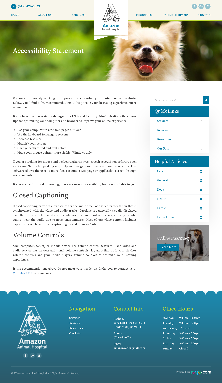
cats (160, 171)
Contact (204, 15)
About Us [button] (44, 15)
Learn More (168, 247)
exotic (161, 208)
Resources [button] (144, 15)
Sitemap (74, 373)
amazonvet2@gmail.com (129, 348)
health (161, 199)
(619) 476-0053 (22, 273)
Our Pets (163, 148)
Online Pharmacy (176, 15)
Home (15, 15)
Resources (164, 139)
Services (162, 121)
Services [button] (78, 15)
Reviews (162, 130)
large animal (166, 217)
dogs (160, 189)
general (162, 180)
